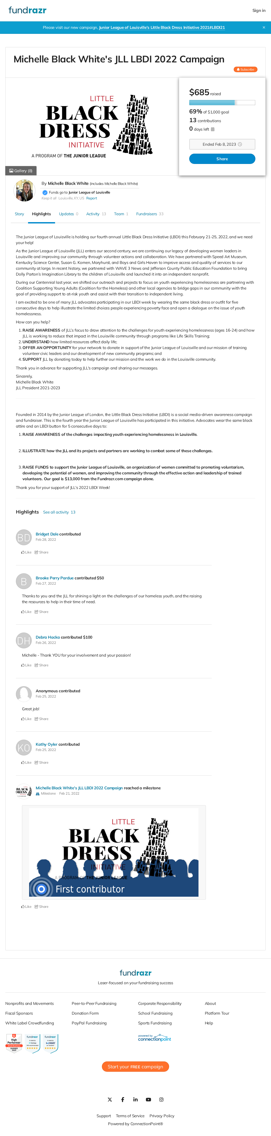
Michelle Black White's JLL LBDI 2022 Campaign (79, 787)
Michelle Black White (68, 183)
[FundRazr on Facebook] (123, 1099)
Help (209, 1022)
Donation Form (85, 1013)
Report (91, 198)
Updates (68, 213)
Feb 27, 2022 (46, 583)
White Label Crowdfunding (29, 1022)
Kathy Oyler (46, 744)
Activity (96, 213)
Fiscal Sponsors (19, 1013)
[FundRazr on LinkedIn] (135, 1099)
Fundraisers (150, 213)
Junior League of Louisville (89, 192)
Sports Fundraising (154, 1022)
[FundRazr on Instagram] (161, 1099)
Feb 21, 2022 (69, 793)
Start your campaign (135, 1067)
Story (19, 213)
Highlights (41, 213)
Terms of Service (130, 1115)
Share (222, 158)
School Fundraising (155, 1013)
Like (28, 552)
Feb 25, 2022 (46, 696)
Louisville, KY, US (71, 198)
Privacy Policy (162, 1115)
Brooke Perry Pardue (55, 577)
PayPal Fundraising (89, 1022)
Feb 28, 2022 (46, 539)
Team (121, 213)
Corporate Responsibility (160, 1003)
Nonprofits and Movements (29, 1003)
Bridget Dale (47, 534)
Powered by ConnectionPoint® (135, 1123)
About (210, 1003)
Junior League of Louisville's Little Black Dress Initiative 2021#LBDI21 (162, 27)
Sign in (259, 10)
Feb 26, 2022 (46, 642)
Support (104, 1115)
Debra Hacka (48, 637)
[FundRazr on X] (110, 1099)
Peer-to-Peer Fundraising (94, 1003)
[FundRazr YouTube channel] (148, 1099)
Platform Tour (217, 1013)
